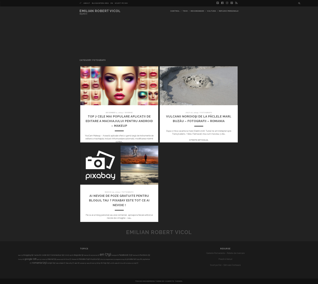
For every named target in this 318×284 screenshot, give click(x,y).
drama (87, 255)
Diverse (129, 113)
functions (145, 255)
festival (136, 255)
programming (120, 259)
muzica (95, 259)
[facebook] (222, 3)
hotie (44, 259)
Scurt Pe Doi (121, 3)
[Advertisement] (159, 37)
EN (112, 3)
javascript (61, 259)
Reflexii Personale (228, 11)
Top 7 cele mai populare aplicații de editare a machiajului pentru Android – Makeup (119, 121)
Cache (37, 255)
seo (77, 263)
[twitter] (218, 3)
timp (100, 263)
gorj (39, 259)
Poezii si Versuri (225, 259)
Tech (185, 11)
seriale (83, 263)
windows (130, 263)
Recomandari (197, 11)
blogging (28, 255)
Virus (122, 263)
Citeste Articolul (198, 140)
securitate (60, 263)
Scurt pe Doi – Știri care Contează (225, 265)
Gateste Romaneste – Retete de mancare (225, 253)
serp (89, 263)
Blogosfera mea (100, 3)
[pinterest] (232, 3)
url (112, 263)
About (86, 3)
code (46, 255)
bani (20, 255)
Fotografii (206, 113)
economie (95, 255)
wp (136, 263)
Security (70, 263)
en (105, 254)
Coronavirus (57, 255)
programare (110, 259)
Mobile (75, 259)
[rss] (236, 3)
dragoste (78, 255)
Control (175, 11)
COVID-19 (69, 255)
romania (39, 262)
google (31, 259)
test (94, 263)
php (102, 259)
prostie (131, 259)
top (106, 263)
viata (116, 263)
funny (21, 259)
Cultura (211, 11)
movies (84, 259)
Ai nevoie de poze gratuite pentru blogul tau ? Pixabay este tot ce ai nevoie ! (119, 200)
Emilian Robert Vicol (100, 11)
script (51, 263)
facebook (125, 255)
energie (115, 255)
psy (139, 259)
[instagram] (227, 3)
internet (51, 259)
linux (68, 259)
